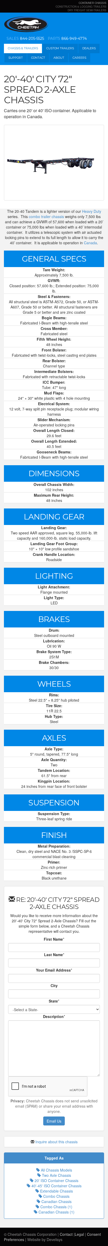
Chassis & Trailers (23, 48)
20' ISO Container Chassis (56, 1180)
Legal (79, 1234)
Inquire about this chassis (56, 1141)
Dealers (89, 48)
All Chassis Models (56, 1170)
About (58, 57)
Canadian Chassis (56, 1201)
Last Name (53, 954)
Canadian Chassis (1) (55, 1212)
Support (15, 57)
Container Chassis (92, 3)
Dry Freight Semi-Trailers (87, 10)
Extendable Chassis (56, 1191)
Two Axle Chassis (56, 1175)
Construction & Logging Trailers (81, 6)
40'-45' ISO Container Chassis (56, 1185)
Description (53, 1016)
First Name (53, 939)
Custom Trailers (60, 48)
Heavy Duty (91, 211)
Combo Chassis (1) (55, 1206)
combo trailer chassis (46, 216)
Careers (79, 57)
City (54, 985)
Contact (38, 57)
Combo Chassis (55, 1196)
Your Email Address (53, 970)
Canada (90, 242)
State (53, 1001)
